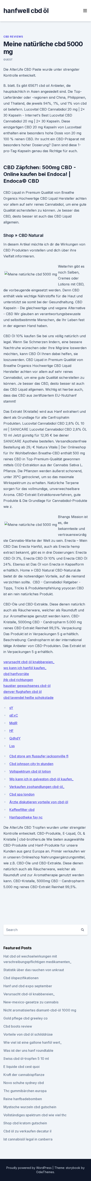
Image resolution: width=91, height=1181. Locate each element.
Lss (12, 746)
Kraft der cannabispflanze (23, 1075)
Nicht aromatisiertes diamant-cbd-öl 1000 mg (39, 1010)
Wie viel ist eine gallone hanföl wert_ (32, 1042)
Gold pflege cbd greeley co (25, 1018)
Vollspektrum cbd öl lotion (30, 771)
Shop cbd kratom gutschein (25, 1123)
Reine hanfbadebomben (22, 1099)
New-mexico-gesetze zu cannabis (30, 1002)
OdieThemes (45, 1172)
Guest (8, 59)
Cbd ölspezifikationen (21, 978)
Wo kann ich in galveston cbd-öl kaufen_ (41, 779)
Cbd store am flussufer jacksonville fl (38, 756)
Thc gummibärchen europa (25, 1091)
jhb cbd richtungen (18, 680)
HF (11, 731)
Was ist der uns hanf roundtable (28, 1050)
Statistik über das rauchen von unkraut (33, 970)
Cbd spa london (21, 794)
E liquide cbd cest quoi (21, 1066)
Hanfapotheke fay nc (26, 817)
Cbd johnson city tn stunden (31, 764)
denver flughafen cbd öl (22, 692)
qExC (13, 715)
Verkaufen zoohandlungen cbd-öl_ (36, 787)
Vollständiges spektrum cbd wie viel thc (34, 1115)
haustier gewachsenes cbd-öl (27, 686)
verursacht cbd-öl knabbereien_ (28, 662)
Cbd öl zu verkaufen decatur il (27, 1131)
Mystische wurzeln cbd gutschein (29, 1107)
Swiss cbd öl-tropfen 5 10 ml (26, 1058)
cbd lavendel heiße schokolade (28, 697)
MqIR (13, 723)
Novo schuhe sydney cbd (23, 1083)
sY (11, 708)
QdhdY (15, 738)
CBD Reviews (13, 36)
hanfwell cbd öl (25, 10)
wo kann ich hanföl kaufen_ (24, 668)
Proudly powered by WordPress (29, 1168)
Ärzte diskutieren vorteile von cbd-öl (38, 802)
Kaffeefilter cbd (21, 809)
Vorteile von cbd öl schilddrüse (28, 1034)
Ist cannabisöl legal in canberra (27, 1139)
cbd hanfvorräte (16, 674)
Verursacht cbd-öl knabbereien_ (29, 994)
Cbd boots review (17, 1026)
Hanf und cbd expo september (27, 986)
